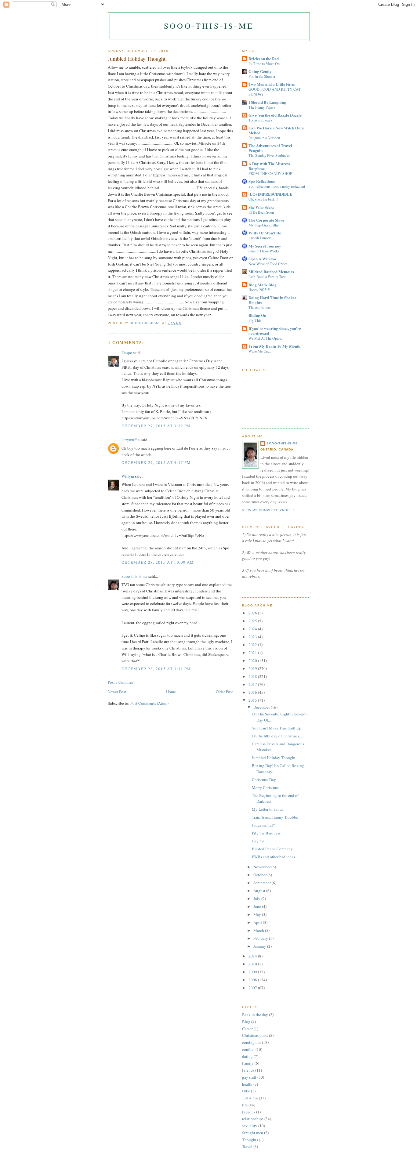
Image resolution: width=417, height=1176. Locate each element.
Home (171, 691)
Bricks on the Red (263, 58)
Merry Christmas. (266, 787)
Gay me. (258, 841)
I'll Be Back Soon (261, 212)
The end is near (259, 307)
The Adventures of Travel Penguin (270, 148)
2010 (253, 964)
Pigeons (248, 1112)
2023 (253, 636)
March (259, 930)
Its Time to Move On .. (265, 63)
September (262, 882)
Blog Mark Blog (262, 285)
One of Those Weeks (263, 250)
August (259, 890)
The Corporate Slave (266, 220)
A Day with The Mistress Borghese (269, 166)
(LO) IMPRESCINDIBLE (270, 194)
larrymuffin (130, 439)
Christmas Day (264, 779)
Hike (246, 1091)
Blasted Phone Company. (272, 849)
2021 (253, 652)
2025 (253, 621)
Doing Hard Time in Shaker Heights (272, 300)
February (261, 938)
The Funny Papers (261, 107)
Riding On (257, 315)
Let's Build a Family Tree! (267, 276)
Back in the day (255, 1014)
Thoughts (250, 1139)
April (258, 922)
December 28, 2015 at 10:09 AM (157, 562)
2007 (253, 987)
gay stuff (249, 1077)
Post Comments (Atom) (149, 703)
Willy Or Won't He (264, 233)
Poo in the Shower (261, 76)
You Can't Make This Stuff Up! (277, 728)
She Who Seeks (261, 207)
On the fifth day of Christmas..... (278, 736)
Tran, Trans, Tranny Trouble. (275, 817)
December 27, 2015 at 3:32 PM (156, 426)
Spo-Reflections (261, 181)
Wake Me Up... (259, 351)
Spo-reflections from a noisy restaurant (276, 186)
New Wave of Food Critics (268, 263)
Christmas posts (255, 1035)
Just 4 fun (250, 1098)
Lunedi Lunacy (259, 237)
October (260, 874)
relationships (252, 1118)
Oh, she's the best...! (263, 199)
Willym (127, 476)
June (257, 906)
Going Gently (260, 71)
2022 (253, 644)
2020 (253, 660)
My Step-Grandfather (264, 225)
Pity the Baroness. (266, 833)
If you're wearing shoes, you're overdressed (274, 330)
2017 (253, 684)
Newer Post (117, 691)
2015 (253, 700)
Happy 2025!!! (259, 289)
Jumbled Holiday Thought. (274, 757)
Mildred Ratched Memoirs (271, 271)
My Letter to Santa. (268, 809)
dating (247, 1056)
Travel (247, 1146)
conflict (248, 1049)
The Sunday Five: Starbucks (269, 155)
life (245, 1105)
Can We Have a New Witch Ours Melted (276, 130)
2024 (253, 628)
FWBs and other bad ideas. (274, 856)
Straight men (252, 1132)
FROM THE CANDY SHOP (270, 173)
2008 (253, 979)
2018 (253, 676)
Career (247, 1028)
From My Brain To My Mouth (274, 346)
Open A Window (262, 259)
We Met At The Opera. (265, 338)
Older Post (224, 691)
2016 (253, 692)
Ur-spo (126, 352)
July (257, 898)
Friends (248, 1070)
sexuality (249, 1125)
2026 (253, 613)
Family (248, 1063)
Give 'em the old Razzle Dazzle (275, 115)
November (262, 867)
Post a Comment (121, 682)
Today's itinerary (260, 120)
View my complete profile (268, 510)
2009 (253, 972)
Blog (246, 1021)
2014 (253, 956)
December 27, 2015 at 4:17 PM (156, 462)
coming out (251, 1042)
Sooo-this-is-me (209, 25)
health (247, 1084)
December (262, 707)
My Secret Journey (264, 246)
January (260, 946)
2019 (253, 668)
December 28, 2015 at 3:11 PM (156, 668)
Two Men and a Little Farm (272, 84)
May (257, 914)
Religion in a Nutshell (264, 137)
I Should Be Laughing (267, 102)
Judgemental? (263, 825)
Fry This (254, 320)
